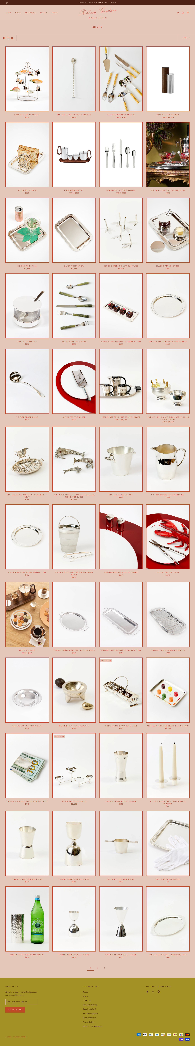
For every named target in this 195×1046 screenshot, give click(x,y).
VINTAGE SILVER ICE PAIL (121, 495)
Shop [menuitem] (8, 13)
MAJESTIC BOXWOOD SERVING (121, 115)
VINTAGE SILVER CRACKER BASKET (121, 726)
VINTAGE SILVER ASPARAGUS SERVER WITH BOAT (27, 496)
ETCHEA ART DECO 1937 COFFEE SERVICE (121, 417)
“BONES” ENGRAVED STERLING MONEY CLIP (27, 801)
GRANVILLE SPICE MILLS (168, 115)
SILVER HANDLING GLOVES (168, 879)
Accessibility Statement (92, 1026)
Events (43, 13)
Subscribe (15, 1010)
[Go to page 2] (104, 968)
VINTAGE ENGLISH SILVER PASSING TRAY (168, 342)
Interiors (30, 13)
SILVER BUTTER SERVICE (168, 266)
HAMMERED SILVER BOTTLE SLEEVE (27, 955)
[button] (183, 12)
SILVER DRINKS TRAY (27, 266)
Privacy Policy (88, 1022)
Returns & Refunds (90, 1013)
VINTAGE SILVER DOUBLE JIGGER (121, 801)
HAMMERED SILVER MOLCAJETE (74, 726)
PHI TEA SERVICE (27, 650)
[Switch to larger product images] (4, 38)
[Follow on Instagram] (7, 2)
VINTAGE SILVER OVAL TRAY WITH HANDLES (74, 650)
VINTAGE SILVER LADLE (27, 417)
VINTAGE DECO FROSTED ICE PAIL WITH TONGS (74, 573)
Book (18, 13)
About (85, 992)
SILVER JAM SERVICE (27, 342)
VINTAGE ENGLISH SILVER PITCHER (167, 495)
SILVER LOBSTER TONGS (168, 572)
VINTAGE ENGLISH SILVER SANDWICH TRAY (121, 342)
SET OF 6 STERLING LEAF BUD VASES (121, 266)
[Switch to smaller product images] (8, 38)
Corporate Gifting (90, 1005)
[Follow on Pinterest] (159, 991)
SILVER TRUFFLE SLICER (74, 417)
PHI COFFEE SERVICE (74, 190)
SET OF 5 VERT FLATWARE (74, 342)
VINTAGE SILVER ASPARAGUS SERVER (168, 650)
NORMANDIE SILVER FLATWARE (121, 190)
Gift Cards (87, 1000)
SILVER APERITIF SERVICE (74, 801)
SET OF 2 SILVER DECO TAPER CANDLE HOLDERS (168, 802)
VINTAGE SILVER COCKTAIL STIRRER (74, 115)
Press (55, 13)
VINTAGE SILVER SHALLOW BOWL (27, 726)
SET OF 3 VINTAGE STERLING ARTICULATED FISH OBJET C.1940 (74, 496)
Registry (86, 996)
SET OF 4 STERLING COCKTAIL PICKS (168, 190)
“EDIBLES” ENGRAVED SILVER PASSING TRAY (167, 726)
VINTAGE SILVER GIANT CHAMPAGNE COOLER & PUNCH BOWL (168, 418)
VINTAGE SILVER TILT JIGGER (121, 879)
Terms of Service (89, 1018)
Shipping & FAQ (89, 1009)
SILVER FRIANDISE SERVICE (27, 115)
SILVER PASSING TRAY (74, 266)
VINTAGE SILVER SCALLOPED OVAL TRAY (168, 955)
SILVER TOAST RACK (27, 190)
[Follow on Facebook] (147, 991)
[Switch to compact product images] (12, 38)
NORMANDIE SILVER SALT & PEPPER (121, 572)
